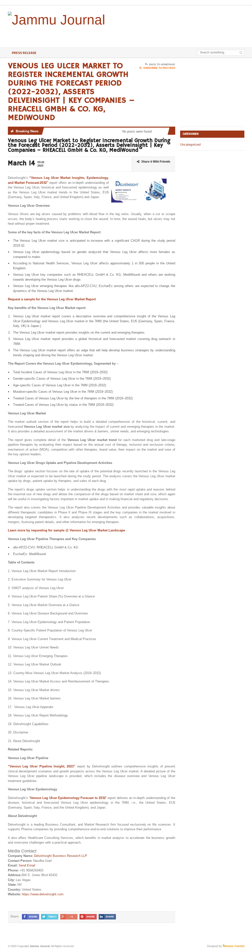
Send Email (27, 865)
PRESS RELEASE (24, 52)
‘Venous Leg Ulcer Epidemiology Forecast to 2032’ (67, 798)
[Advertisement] (136, 35)
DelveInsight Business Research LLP (60, 856)
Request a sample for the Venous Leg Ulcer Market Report (52, 299)
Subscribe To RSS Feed (159, 68)
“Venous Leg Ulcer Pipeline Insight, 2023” (42, 766)
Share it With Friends (155, 161)
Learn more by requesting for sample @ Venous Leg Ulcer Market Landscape (67, 530)
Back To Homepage (162, 64)
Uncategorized (190, 144)
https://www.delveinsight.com (42, 894)
